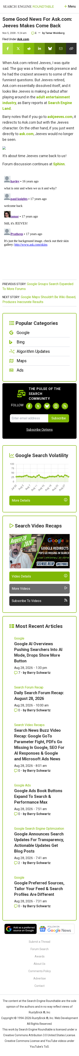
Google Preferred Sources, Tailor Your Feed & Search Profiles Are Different (39, 889)
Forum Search (40, 949)
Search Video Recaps (29, 725)
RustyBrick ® (40, 1018)
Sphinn (59, 164)
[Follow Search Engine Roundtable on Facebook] (29, 406)
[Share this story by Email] (60, 48)
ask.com (26, 134)
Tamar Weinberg (54, 33)
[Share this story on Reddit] (29, 48)
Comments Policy (39, 971)
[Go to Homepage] (28, 6)
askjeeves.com (60, 116)
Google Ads (22, 785)
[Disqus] (39, 225)
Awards (40, 956)
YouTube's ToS (39, 1046)
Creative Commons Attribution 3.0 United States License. (39, 1035)
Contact (39, 985)
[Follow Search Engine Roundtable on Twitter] (38, 406)
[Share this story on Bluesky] (50, 48)
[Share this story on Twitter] (18, 48)
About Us (39, 963)
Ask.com (23, 39)
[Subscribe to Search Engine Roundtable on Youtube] (56, 406)
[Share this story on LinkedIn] (39, 48)
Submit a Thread (39, 941)
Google (19, 638)
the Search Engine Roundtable (41, 1001)
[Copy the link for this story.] (71, 48)
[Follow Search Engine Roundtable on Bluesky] (47, 406)
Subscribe (58, 418)
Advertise (39, 978)
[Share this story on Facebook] (7, 48)
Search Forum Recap (28, 687)
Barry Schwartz (39, 673)
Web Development (66, 1018)
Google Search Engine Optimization (39, 829)
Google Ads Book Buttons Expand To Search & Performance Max (38, 796)
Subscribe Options (39, 430)
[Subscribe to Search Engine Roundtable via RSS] (65, 406)
